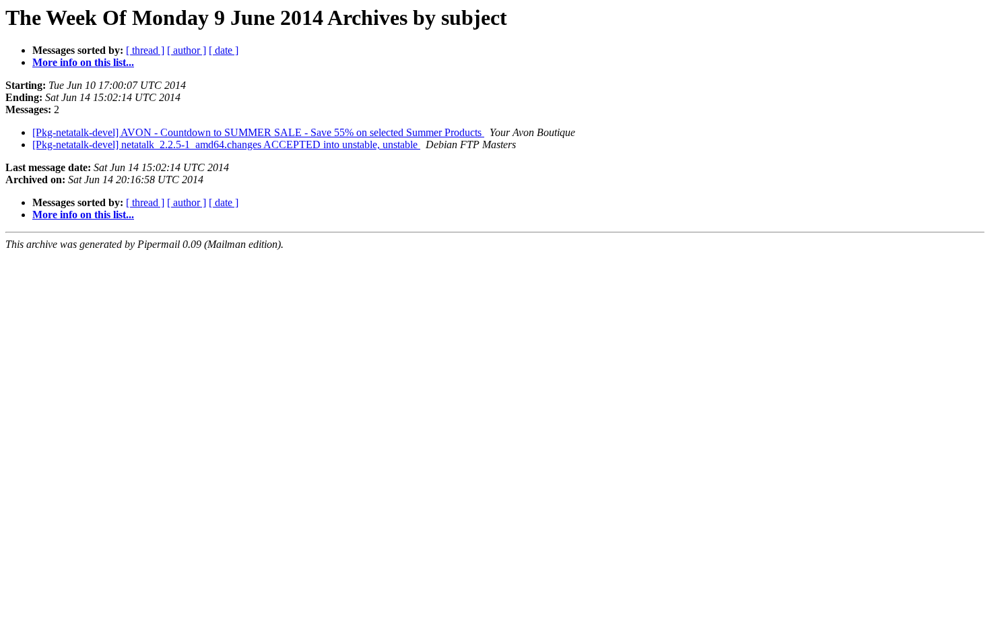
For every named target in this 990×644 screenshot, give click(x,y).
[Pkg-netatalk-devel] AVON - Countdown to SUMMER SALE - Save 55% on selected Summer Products (258, 132)
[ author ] (186, 50)
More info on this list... (83, 62)
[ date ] (223, 50)
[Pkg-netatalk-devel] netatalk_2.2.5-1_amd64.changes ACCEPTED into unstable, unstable (226, 144)
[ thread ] (145, 50)
